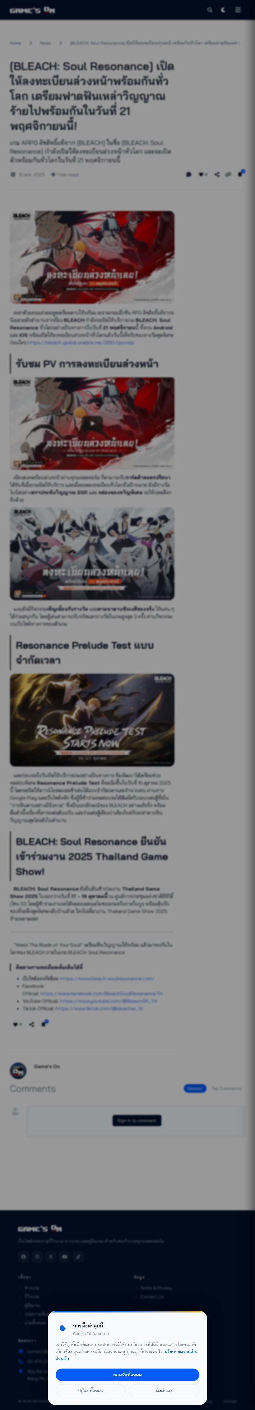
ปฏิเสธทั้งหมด (91, 1390)
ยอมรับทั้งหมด (127, 1375)
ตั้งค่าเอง (164, 1390)
